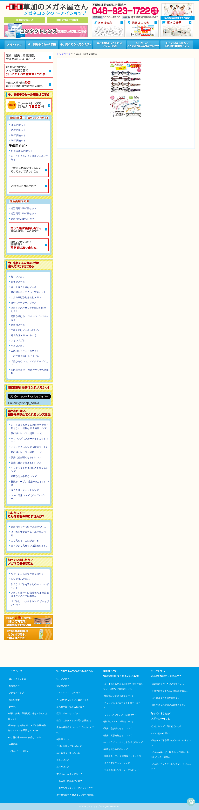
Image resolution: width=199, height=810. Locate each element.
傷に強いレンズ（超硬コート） (27, 433)
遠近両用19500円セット (23, 218)
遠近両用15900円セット (23, 213)
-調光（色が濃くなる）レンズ (117, 728)
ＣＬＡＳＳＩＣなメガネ (24, 287)
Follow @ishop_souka (23, 403)
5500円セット (18, 125)
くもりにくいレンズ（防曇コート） (29, 447)
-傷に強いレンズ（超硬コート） (118, 696)
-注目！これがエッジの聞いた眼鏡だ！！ (75, 720)
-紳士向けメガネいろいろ (68, 753)
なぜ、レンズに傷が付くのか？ (27, 574)
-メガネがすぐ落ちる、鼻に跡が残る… (169, 691)
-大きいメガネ (62, 760)
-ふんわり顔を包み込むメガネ (70, 706)
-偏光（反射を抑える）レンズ (117, 735)
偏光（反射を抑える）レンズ (26, 462)
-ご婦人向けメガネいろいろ (69, 746)
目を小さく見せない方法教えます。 (29, 545)
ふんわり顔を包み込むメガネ (26, 297)
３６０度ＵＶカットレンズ (25, 490)
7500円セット (18, 130)
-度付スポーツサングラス (68, 713)
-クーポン (12, 706)
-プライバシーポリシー (19, 751)
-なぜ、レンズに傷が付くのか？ (166, 726)
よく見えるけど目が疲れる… (26, 540)
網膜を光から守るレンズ (24, 476)
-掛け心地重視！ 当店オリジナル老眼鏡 (74, 794)
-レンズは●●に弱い (160, 733)
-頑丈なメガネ (62, 686)
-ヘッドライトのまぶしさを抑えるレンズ (123, 742)
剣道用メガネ (18, 325)
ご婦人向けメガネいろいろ (25, 330)
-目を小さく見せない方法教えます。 (168, 705)
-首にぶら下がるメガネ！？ (69, 774)
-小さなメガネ (62, 767)
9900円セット (18, 140)
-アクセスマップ (16, 692)
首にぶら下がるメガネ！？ (25, 351)
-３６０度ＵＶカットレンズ (116, 763)
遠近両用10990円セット (23, 208)
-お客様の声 (14, 686)
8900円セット (18, 135)
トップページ (64, 54)
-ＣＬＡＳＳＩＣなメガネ (68, 692)
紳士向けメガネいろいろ (24, 335)
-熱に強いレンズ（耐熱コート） (118, 721)
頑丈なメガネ (18, 282)
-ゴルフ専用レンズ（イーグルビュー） (122, 770)
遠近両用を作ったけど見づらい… (28, 526)
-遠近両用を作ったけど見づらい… (167, 684)
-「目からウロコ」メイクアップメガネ (74, 788)
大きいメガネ (18, 340)
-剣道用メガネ (62, 739)
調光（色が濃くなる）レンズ (26, 457)
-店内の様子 (14, 699)
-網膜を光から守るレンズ (115, 749)
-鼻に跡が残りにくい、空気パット (72, 699)
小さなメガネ (18, 345)
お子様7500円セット (22, 151)
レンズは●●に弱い (20, 579)
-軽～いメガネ (62, 679)
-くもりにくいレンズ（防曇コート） (120, 714)
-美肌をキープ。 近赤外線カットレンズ (122, 756)
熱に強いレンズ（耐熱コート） (27, 452)
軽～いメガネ (18, 276)
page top (192, 801)
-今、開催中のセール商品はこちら (24, 737)
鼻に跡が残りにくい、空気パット (28, 292)
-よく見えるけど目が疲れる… (165, 698)
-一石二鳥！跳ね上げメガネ (69, 781)
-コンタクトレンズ (17, 679)
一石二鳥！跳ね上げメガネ (25, 356)
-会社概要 (12, 744)
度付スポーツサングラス (24, 302)
